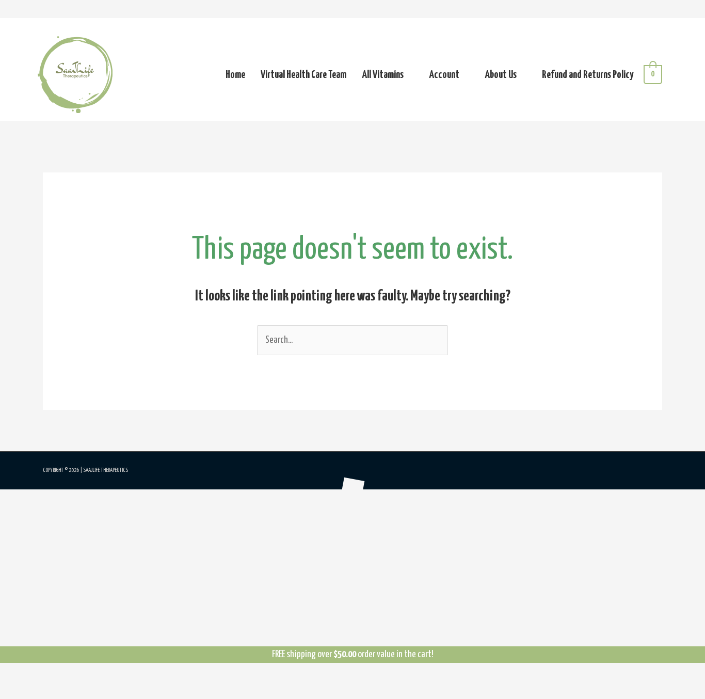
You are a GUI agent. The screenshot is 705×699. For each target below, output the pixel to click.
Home (235, 75)
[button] (4, 498)
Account (444, 75)
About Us (501, 75)
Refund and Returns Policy (587, 75)
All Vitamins (383, 75)
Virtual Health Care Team (303, 75)
